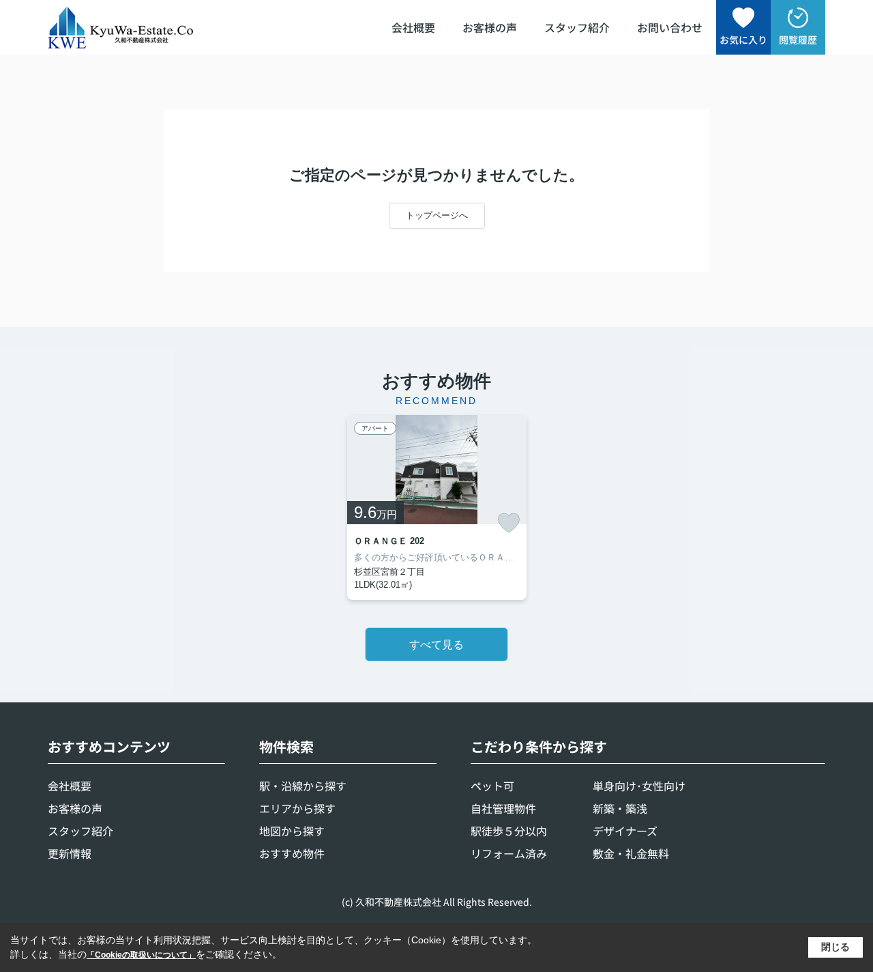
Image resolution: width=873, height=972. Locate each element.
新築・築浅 (620, 808)
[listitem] (437, 507)
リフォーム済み (509, 853)
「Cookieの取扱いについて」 (141, 955)
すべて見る (436, 645)
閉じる (835, 946)
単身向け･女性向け (639, 785)
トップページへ (437, 215)
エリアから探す (297, 808)
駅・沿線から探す (302, 785)
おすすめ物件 (292, 853)
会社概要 (413, 27)
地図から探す (292, 831)
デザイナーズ (625, 831)
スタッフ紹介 (577, 27)
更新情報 (69, 853)
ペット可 (492, 785)
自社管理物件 (503, 808)
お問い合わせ (669, 27)
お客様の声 (489, 27)
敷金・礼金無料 (631, 853)
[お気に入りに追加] (509, 523)
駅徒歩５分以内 (509, 831)
